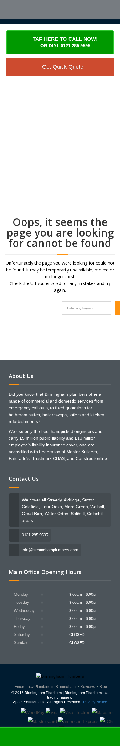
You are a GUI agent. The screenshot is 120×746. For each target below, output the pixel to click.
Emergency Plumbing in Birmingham (45, 686)
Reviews (87, 686)
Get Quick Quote (62, 67)
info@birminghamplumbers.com (50, 550)
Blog (103, 686)
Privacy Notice (95, 702)
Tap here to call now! (65, 42)
